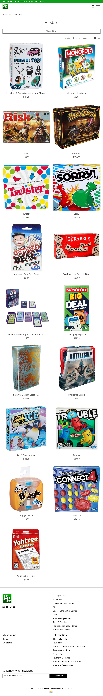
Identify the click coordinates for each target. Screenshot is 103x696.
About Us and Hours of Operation (69, 646)
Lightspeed (71, 688)
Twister (26, 213)
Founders (57, 642)
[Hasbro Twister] (26, 187)
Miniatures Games (61, 629)
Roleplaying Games (62, 618)
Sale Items (57, 599)
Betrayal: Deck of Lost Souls (26, 394)
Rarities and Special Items (65, 626)
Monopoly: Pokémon (76, 93)
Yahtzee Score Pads (26, 575)
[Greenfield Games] (5, 6)
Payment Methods (61, 657)
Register (6, 639)
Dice (55, 607)
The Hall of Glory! (61, 639)
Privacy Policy (59, 654)
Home (5, 15)
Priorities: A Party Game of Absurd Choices (26, 93)
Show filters (51, 31)
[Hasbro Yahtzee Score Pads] (26, 549)
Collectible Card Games (63, 603)
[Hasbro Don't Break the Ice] (26, 429)
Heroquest (77, 153)
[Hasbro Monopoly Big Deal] (76, 308)
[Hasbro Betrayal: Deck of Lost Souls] (26, 368)
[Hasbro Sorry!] (76, 187)
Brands (11, 15)
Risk (26, 153)
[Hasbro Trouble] (76, 429)
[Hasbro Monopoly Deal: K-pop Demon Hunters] (26, 308)
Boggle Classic (26, 515)
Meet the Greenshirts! (63, 665)
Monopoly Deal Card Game (26, 274)
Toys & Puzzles (60, 622)
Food (55, 614)
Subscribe (58, 675)
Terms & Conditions (62, 650)
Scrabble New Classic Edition (76, 274)
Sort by (78, 38)
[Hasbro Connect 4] (76, 489)
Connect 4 (76, 515)
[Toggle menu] (97, 6)
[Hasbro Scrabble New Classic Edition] (76, 248)
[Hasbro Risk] (26, 127)
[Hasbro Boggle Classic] (26, 489)
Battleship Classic (76, 394)
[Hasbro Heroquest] (76, 127)
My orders (7, 642)
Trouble (76, 455)
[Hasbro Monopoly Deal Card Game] (26, 248)
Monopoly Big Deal (77, 334)
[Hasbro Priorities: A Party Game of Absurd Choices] (26, 67)
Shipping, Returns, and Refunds (68, 661)
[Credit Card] (51, 692)
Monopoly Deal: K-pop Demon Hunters (26, 334)
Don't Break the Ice (26, 455)
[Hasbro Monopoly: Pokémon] (76, 67)
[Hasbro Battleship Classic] (76, 368)
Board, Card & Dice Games (65, 610)
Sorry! (76, 213)
